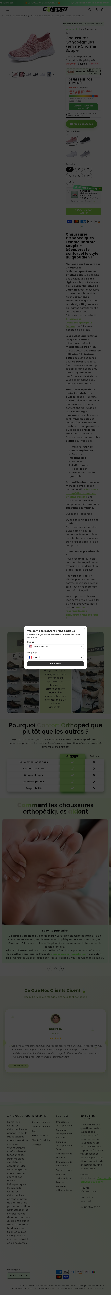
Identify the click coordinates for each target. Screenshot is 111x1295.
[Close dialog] (84, 628)
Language (32, 652)
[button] (55, 646)
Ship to (30, 642)
